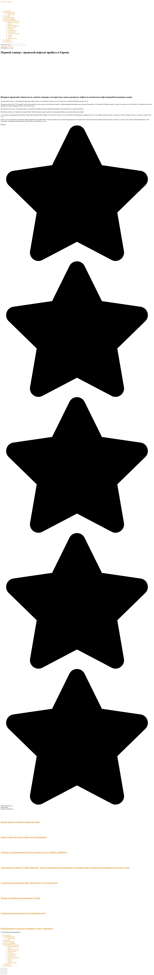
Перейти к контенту (7, 1)
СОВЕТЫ (7, 40)
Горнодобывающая (13, 22)
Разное (10, 37)
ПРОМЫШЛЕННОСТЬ (11, 20)
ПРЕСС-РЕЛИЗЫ (9, 19)
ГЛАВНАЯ (7, 11)
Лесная (10, 24)
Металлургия (12, 27)
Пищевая (10, 28)
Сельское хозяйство (14, 33)
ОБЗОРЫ (7, 16)
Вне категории (12, 38)
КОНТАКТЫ (8, 41)
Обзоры (9, 48)
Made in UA (11, 14)
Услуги (10, 35)
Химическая (11, 32)
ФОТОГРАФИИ (9, 17)
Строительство (12, 30)
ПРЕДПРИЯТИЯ (9, 12)
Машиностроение (13, 25)
